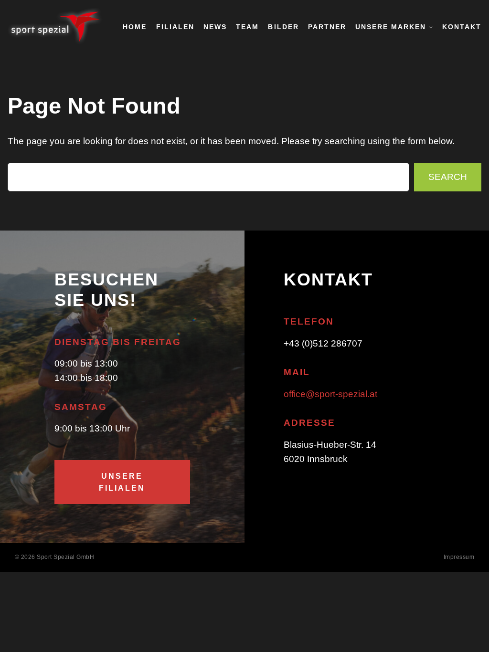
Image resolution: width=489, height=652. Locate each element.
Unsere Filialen (122, 482)
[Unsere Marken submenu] (431, 27)
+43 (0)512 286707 (323, 343)
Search (447, 177)
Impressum (459, 557)
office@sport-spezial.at (330, 394)
